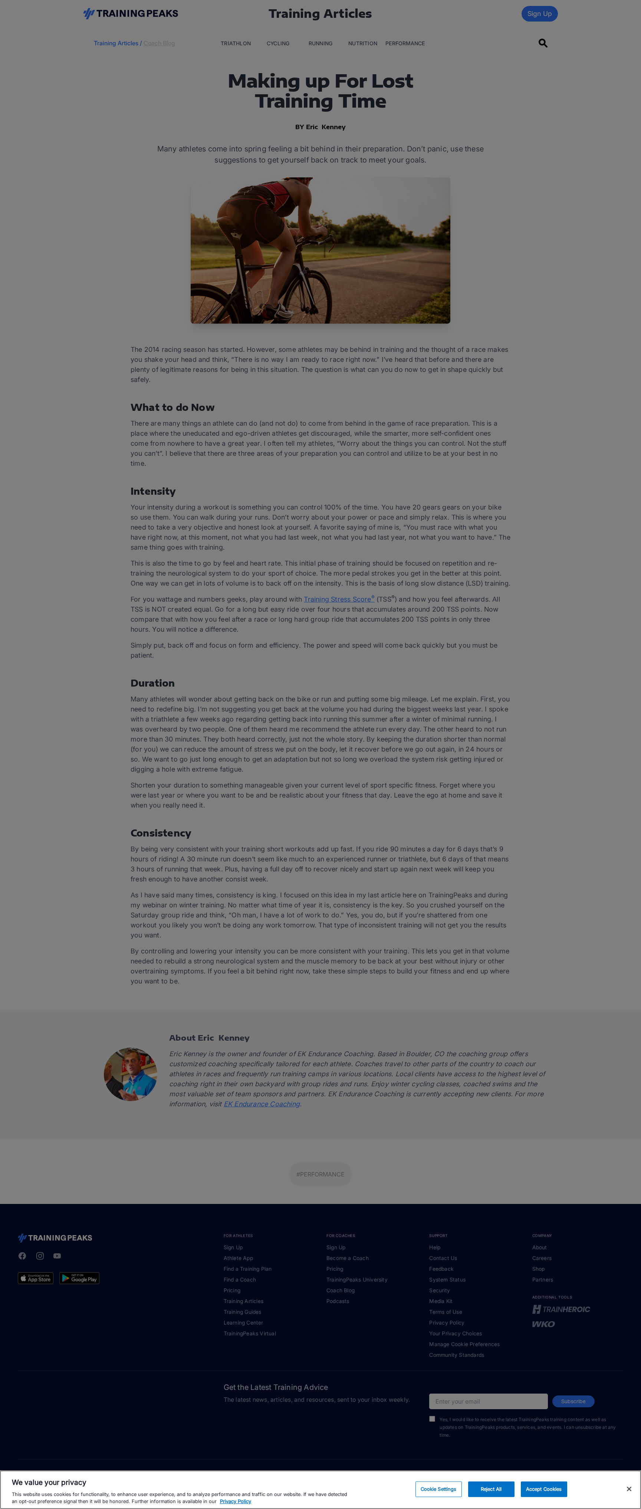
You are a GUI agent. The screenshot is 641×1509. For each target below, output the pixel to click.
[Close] (629, 1489)
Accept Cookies (544, 1489)
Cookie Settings (439, 1489)
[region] (320, 1489)
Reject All (491, 1489)
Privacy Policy (235, 1501)
